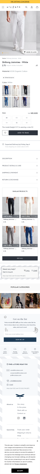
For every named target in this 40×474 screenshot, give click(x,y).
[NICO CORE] (31, 294)
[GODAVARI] (6, 294)
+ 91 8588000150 (16, 381)
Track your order (23, 430)
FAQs (19, 436)
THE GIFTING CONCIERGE (20, 2)
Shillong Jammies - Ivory (28, 219)
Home (4, 58)
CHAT (11, 384)
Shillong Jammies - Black (10, 219)
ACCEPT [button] (20, 471)
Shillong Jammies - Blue (28, 248)
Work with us (22, 410)
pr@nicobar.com (15, 375)
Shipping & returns (24, 433)
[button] (32, 8)
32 (26, 118)
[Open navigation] (3, 7)
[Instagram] (18, 418)
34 (7, 123)
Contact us (21, 413)
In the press (21, 407)
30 (17, 118)
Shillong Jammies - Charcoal (10, 248)
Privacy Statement (21, 464)
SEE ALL (20, 258)
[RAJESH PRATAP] (19, 294)
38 (26, 123)
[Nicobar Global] (13, 7)
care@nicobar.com (16, 370)
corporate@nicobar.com (18, 373)
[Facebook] (24, 418)
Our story (20, 404)
